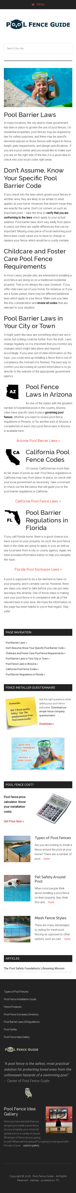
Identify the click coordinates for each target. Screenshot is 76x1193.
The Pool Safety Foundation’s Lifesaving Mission (34, 968)
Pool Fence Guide (38, 24)
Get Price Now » (14, 821)
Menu (41, 4)
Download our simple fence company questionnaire (53, 711)
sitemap (34, 1180)
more (46, 858)
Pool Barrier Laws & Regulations (22, 1021)
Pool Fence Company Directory (21, 1014)
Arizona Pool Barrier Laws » (38, 441)
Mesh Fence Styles (50, 918)
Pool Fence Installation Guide (20, 999)
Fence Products (13, 1006)
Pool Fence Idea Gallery (17, 1037)
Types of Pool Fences (53, 838)
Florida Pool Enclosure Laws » (38, 569)
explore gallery (31, 1145)
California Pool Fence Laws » (38, 501)
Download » (46, 724)
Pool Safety (10, 1029)
